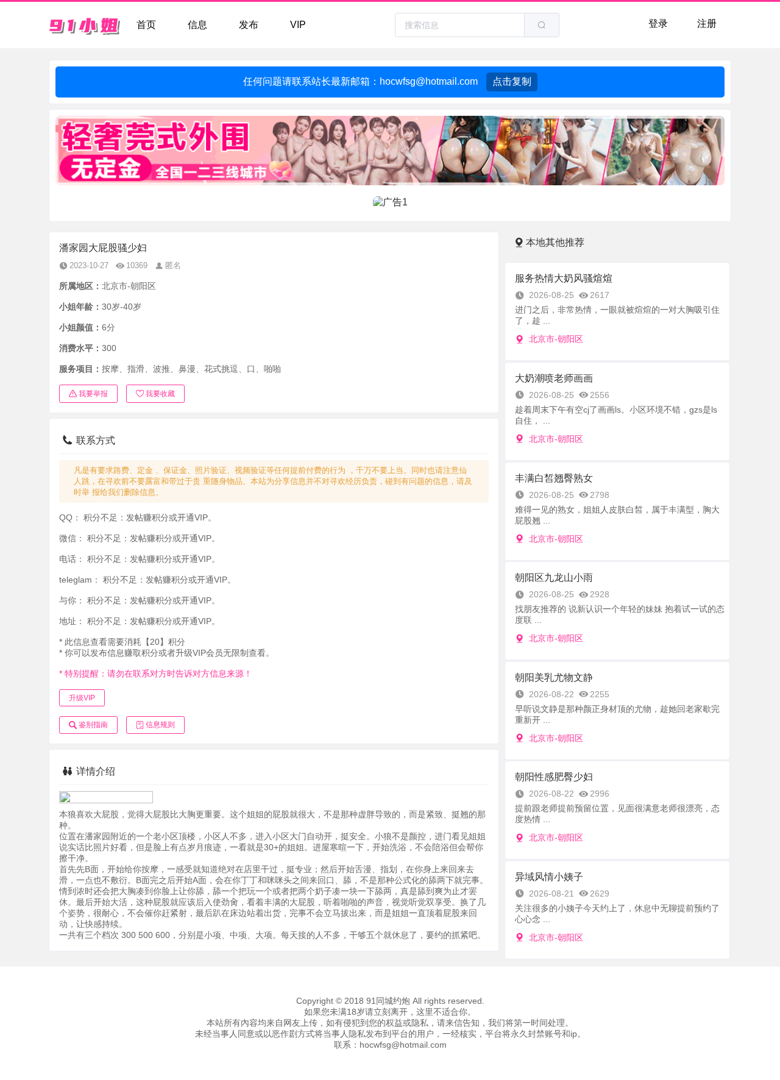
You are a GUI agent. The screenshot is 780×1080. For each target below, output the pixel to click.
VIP (298, 25)
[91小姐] (85, 25)
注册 (707, 23)
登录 (658, 23)
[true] (542, 25)
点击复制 (511, 81)
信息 (197, 25)
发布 (248, 25)
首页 (146, 25)
